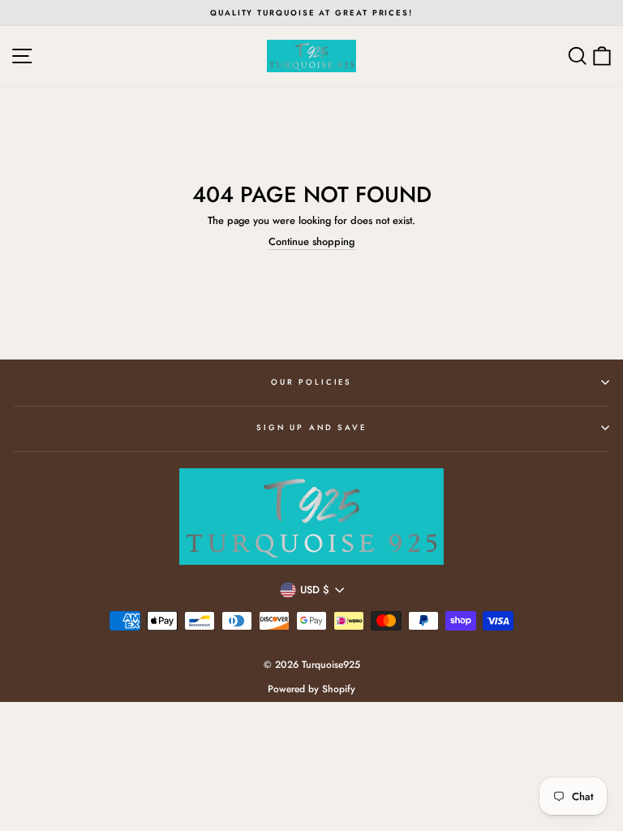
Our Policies (311, 382)
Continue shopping (311, 242)
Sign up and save (311, 427)
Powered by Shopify (311, 689)
